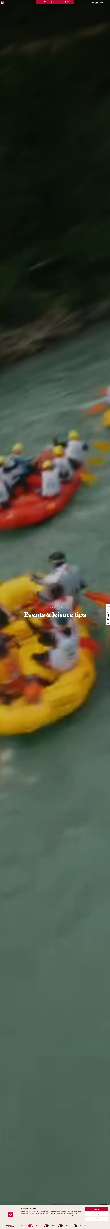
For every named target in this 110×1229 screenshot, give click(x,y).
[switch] (46, 1225)
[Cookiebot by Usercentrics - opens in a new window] (10, 1226)
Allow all (96, 1209)
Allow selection (96, 1214)
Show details (84, 1226)
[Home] (49, 607)
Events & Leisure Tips (56, 607)
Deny (96, 1218)
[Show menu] (107, 2)
